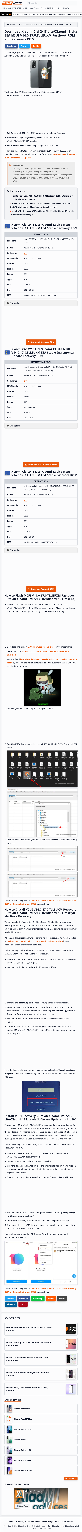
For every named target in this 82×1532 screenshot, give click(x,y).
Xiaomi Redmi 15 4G (22, 1450)
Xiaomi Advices (24, 1526)
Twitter (10, 1298)
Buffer (62, 1298)
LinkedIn (11, 1304)
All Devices (69, 1478)
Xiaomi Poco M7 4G (22, 1408)
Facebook (23, 1298)
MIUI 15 (18, 14)
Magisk (79, 14)
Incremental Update (21, 157)
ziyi (25, 253)
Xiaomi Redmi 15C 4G (23, 1429)
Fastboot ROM (60, 154)
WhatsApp (37, 1298)
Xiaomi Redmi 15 (21, 1439)
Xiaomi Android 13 (65, 14)
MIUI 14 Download (31, 14)
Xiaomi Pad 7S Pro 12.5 (23, 1470)
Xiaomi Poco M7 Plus (23, 1419)
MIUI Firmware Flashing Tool (41, 647)
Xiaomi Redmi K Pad (22, 1460)
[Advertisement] (41, 114)
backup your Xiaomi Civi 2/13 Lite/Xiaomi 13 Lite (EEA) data (35, 941)
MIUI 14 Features (49, 14)
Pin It (23, 1304)
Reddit (51, 1298)
